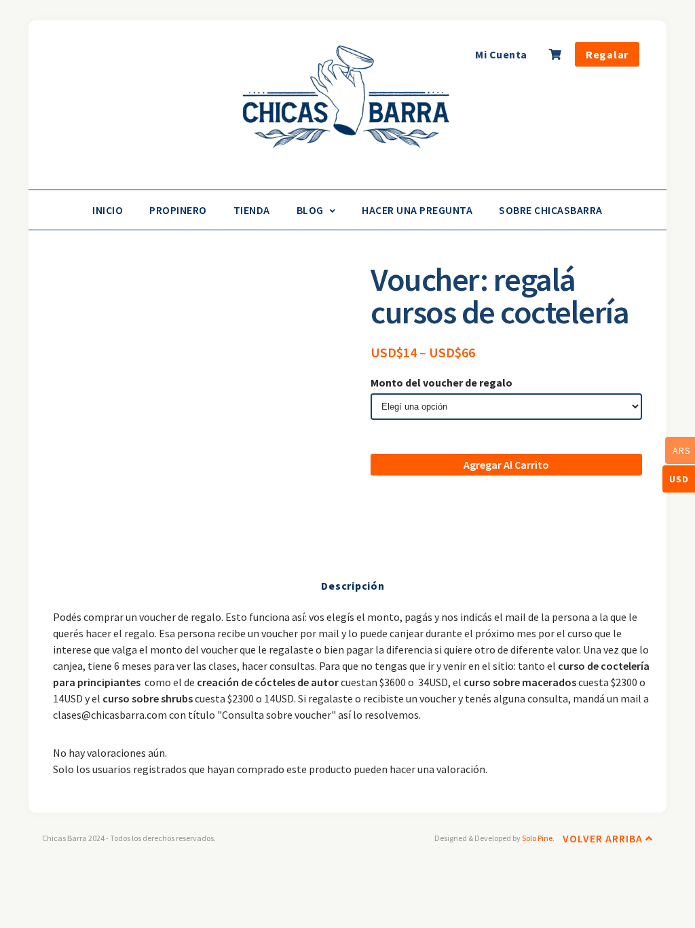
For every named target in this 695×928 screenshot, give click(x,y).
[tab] (352, 585)
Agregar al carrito (506, 464)
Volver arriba (604, 838)
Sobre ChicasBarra (551, 210)
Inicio (107, 210)
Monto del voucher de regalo (441, 382)
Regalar (607, 54)
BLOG (310, 210)
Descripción (352, 585)
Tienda (251, 210)
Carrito (556, 58)
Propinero (178, 210)
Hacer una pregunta (417, 210)
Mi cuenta (501, 54)
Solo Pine (537, 838)
